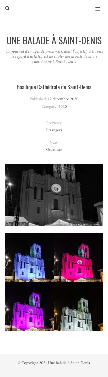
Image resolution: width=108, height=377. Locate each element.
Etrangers (54, 130)
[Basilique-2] (78, 265)
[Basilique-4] (78, 314)
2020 (62, 106)
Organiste (54, 149)
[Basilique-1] (29, 265)
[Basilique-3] (29, 314)
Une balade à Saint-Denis (69, 363)
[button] (101, 5)
